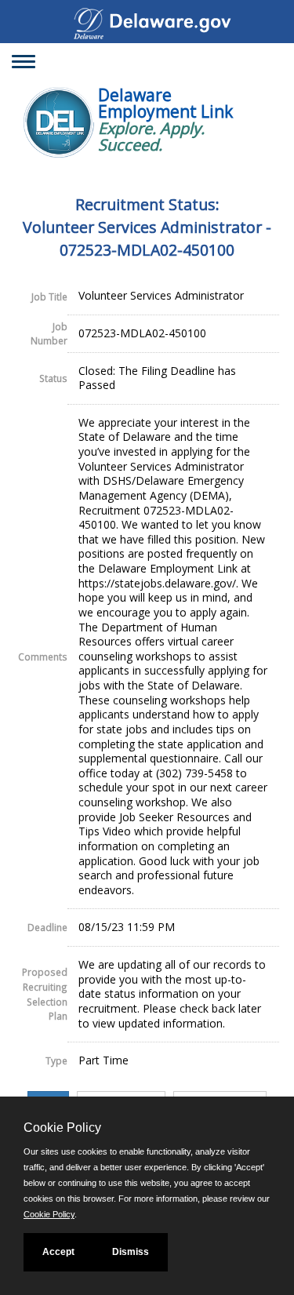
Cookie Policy (49, 1214)
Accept (58, 1251)
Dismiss (130, 1251)
